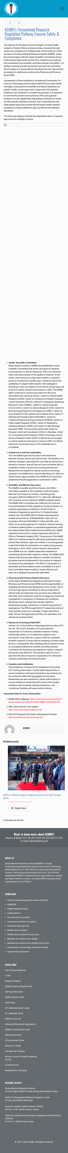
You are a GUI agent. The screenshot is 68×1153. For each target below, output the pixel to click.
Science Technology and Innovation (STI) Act (27, 900)
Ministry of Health (13, 1046)
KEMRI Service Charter (17, 930)
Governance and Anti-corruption (21, 921)
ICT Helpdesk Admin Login (17, 1008)
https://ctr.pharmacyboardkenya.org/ (25, 710)
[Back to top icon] (61, 1146)
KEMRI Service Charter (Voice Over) (23, 934)
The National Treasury (15, 1051)
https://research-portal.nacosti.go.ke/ (26, 717)
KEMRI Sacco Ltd (13, 1019)
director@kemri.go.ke (38, 840)
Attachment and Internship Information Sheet (27, 947)
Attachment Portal (13, 1035)
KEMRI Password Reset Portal (18, 986)
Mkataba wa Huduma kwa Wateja (22, 939)
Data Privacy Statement (15, 970)
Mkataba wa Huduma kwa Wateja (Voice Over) (28, 943)
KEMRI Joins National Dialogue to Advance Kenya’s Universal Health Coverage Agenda (32, 796)
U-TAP (8, 975)
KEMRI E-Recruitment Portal (17, 1029)
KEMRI (26, 728)
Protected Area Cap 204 (18, 926)
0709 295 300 (43, 837)
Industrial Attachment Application (20, 1024)
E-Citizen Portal (12, 1065)
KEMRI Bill (11, 904)
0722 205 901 (29, 837)
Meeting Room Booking (16, 1070)
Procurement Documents (18, 917)
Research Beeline (13, 981)
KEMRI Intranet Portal (14, 997)
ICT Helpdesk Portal (14, 1013)
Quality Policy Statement (18, 951)
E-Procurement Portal (14, 1040)
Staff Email (10, 1002)
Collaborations (14, 913)
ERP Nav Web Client (14, 992)
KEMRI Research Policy (17, 909)
